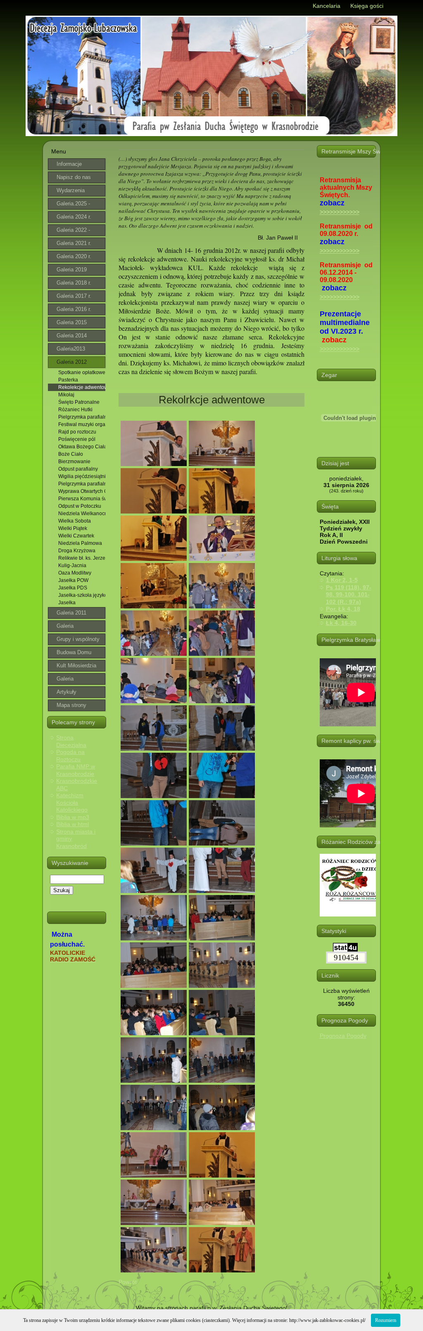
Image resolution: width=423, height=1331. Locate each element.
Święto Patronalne (79, 402)
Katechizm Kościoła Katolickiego (72, 802)
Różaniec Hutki (75, 409)
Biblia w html (72, 824)
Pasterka (68, 380)
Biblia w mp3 (72, 817)
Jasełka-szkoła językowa (81, 595)
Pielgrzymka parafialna (81, 417)
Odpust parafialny (78, 469)
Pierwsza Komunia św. (81, 499)
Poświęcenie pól (76, 439)
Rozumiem (385, 1320)
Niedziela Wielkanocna (81, 513)
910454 (346, 957)
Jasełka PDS (72, 588)
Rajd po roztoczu (77, 432)
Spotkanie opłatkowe (81, 372)
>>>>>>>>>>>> (339, 212)
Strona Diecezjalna (71, 741)
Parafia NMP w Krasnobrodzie (75, 770)
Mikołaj (66, 395)
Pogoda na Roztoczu (70, 756)
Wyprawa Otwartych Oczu (81, 491)
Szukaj (61, 890)
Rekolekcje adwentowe (81, 387)
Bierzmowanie (74, 461)
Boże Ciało (70, 454)
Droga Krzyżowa (76, 551)
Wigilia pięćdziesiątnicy (81, 476)
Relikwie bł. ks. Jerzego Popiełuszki (81, 558)
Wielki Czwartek (76, 536)
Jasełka (67, 602)
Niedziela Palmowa (80, 543)
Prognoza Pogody (343, 1035)
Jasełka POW (73, 580)
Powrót (128, 1282)
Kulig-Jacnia (72, 565)
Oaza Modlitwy (74, 573)
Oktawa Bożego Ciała (81, 447)
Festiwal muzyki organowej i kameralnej (81, 424)
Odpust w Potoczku (79, 506)
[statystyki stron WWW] (345, 950)
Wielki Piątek (72, 528)
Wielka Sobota (74, 521)
